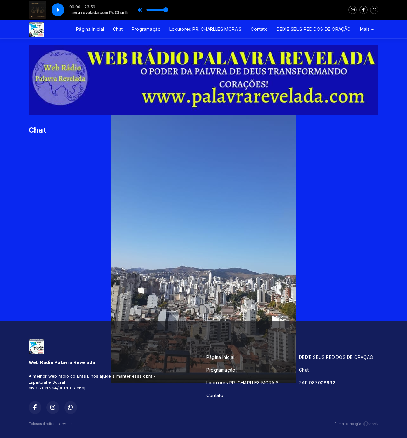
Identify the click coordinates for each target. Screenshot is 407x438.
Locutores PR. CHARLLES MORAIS (205, 29)
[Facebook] (363, 10)
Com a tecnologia (347, 424)
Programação (146, 29)
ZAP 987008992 (317, 382)
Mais (365, 29)
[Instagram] (352, 10)
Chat (118, 29)
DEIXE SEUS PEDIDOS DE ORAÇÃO (314, 29)
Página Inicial (90, 29)
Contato (259, 29)
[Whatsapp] (374, 10)
